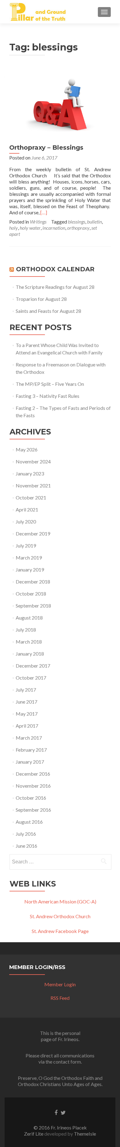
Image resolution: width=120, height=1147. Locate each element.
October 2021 (31, 497)
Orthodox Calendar (55, 269)
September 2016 (33, 810)
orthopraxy (78, 228)
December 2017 (33, 665)
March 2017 (29, 738)
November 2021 (33, 485)
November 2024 (33, 461)
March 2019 (29, 557)
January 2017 (30, 762)
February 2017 (31, 750)
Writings (38, 221)
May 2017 (27, 714)
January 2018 (30, 653)
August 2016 (29, 822)
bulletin (94, 221)
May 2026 (27, 449)
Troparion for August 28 (41, 299)
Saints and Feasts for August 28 (48, 311)
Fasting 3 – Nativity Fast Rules (47, 396)
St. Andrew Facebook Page (60, 931)
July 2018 (26, 629)
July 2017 (26, 690)
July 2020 (26, 521)
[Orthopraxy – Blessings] (60, 104)
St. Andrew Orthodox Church (60, 916)
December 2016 (33, 774)
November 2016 (33, 786)
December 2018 (33, 581)
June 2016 (26, 846)
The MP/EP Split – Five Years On (50, 384)
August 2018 (29, 617)
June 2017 (26, 702)
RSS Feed (60, 998)
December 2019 (33, 533)
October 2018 (31, 593)
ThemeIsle (85, 1134)
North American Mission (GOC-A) (60, 901)
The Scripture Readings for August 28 (55, 287)
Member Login (60, 984)
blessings (76, 221)
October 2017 (31, 678)
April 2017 (27, 726)
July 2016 (26, 834)
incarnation (53, 228)
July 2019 (26, 545)
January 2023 (30, 473)
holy (13, 228)
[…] (43, 212)
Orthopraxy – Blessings (46, 147)
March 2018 (29, 641)
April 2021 (27, 509)
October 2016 (31, 798)
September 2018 (33, 605)
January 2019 (30, 569)
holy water (30, 228)
